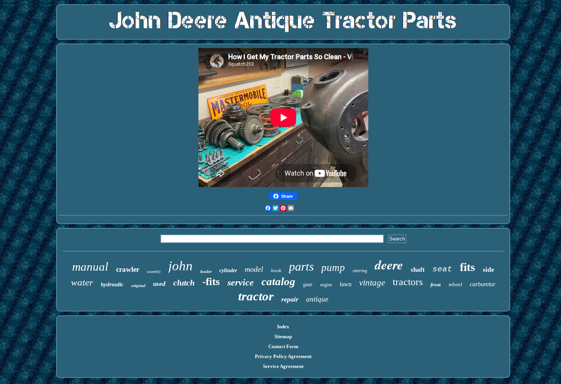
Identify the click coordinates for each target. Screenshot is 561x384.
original (138, 285)
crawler (127, 269)
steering (360, 270)
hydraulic (112, 284)
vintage (372, 282)
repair (289, 299)
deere (389, 264)
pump (333, 267)
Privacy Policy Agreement (283, 356)
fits (467, 267)
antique (317, 299)
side (488, 269)
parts (301, 266)
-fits (211, 281)
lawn (345, 284)
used (159, 283)
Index (283, 326)
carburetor (482, 284)
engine (326, 284)
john (180, 265)
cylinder (228, 270)
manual (90, 266)
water (82, 282)
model (254, 269)
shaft (418, 269)
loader (206, 271)
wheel (455, 284)
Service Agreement (283, 366)
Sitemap (283, 336)
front (435, 284)
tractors (408, 281)
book (276, 270)
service (240, 282)
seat (442, 269)
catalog (278, 281)
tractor (256, 296)
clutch (184, 282)
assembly (154, 271)
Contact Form (283, 346)
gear (308, 284)
